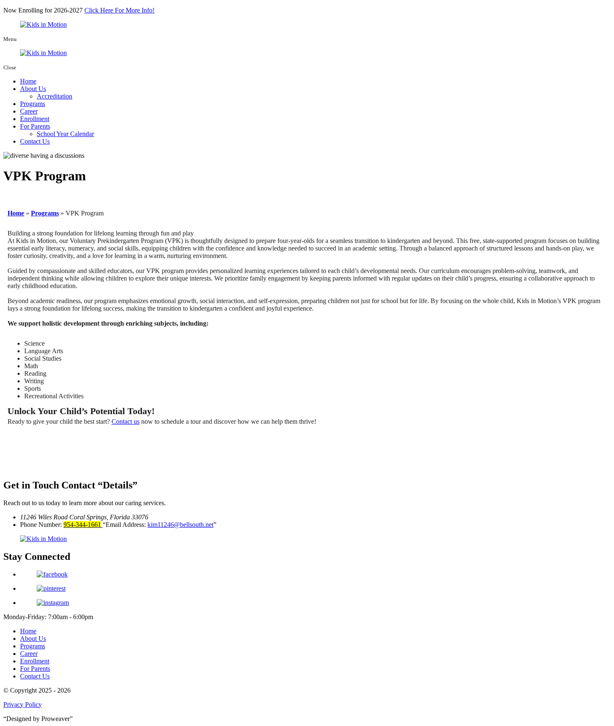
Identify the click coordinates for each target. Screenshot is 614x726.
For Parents (35, 126)
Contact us (126, 421)
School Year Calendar (65, 133)
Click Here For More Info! (119, 10)
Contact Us (35, 141)
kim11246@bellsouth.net (180, 524)
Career (29, 111)
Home (28, 81)
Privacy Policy (22, 704)
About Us (33, 88)
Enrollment (34, 118)
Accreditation (54, 96)
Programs (32, 103)
